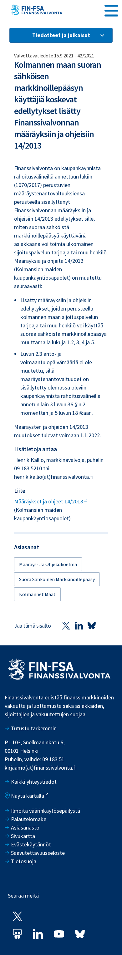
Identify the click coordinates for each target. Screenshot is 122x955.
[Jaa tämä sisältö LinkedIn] (79, 625)
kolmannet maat (37, 594)
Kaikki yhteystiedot (34, 781)
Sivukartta (23, 836)
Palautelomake (28, 819)
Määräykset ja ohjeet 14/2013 (48, 501)
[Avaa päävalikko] (111, 10)
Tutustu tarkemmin (34, 728)
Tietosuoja (23, 861)
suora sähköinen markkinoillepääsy (57, 579)
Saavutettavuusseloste (38, 852)
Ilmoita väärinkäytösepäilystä (45, 810)
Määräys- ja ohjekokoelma (48, 564)
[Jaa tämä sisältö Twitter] (66, 625)
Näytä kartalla (27, 795)
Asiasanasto (25, 827)
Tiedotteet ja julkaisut (61, 35)
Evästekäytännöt (31, 844)
